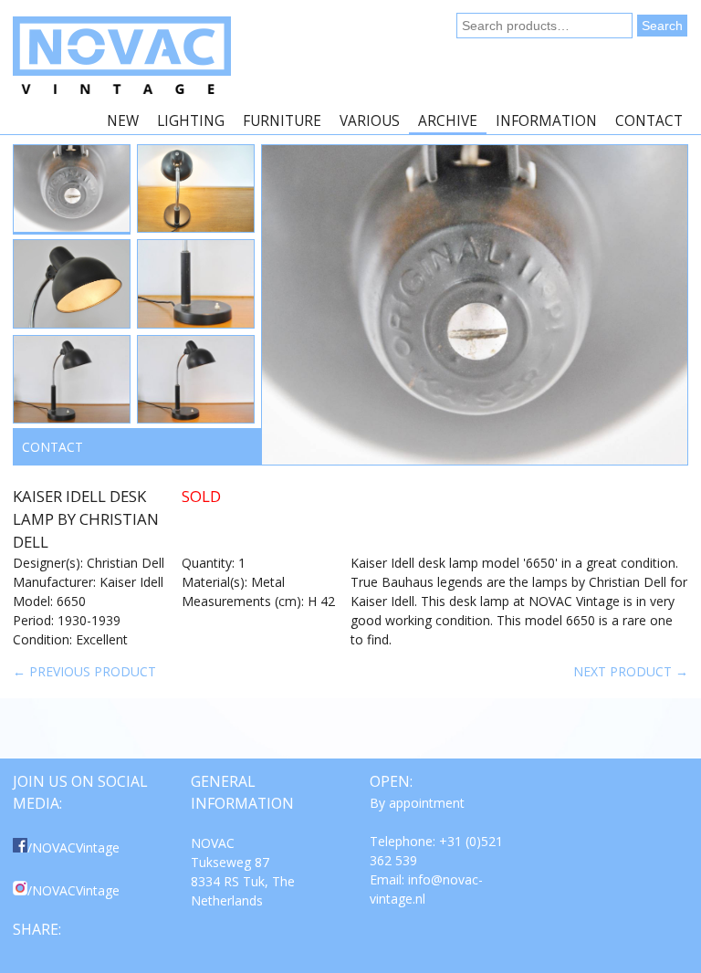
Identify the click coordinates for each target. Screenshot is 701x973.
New (123, 121)
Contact (649, 121)
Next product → (630, 671)
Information (546, 121)
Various (370, 121)
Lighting (191, 121)
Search (662, 25)
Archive (447, 121)
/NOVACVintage (73, 847)
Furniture (282, 121)
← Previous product (84, 671)
